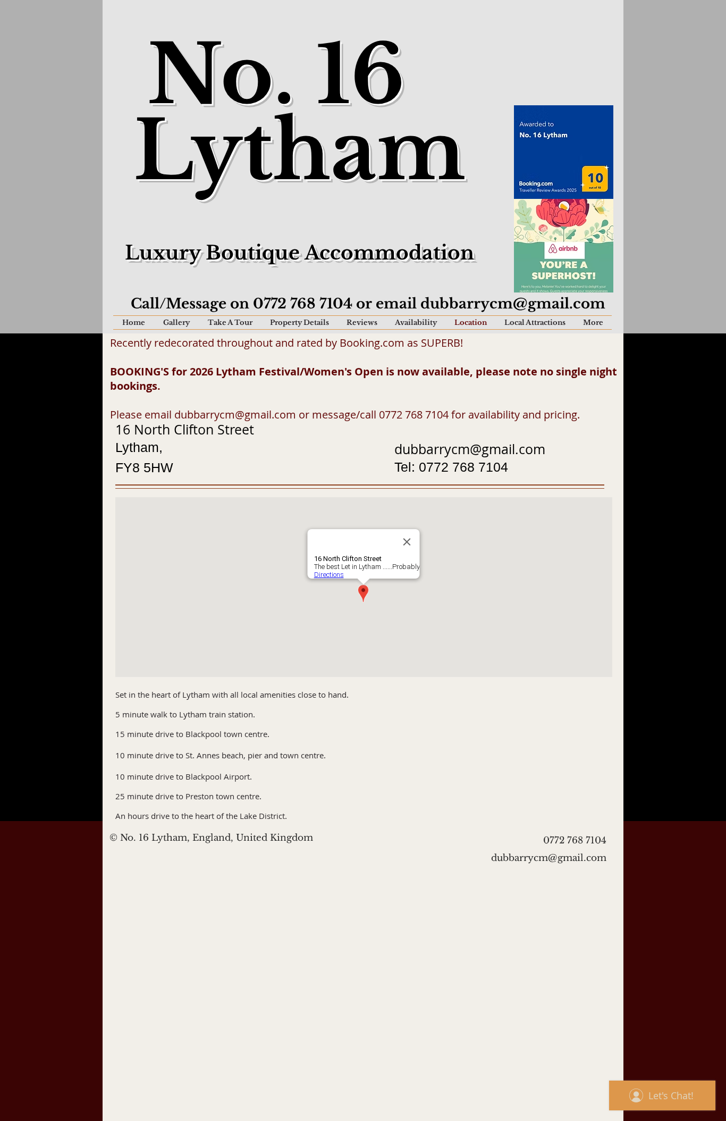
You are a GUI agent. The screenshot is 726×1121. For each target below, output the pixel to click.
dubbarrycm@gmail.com (512, 303)
